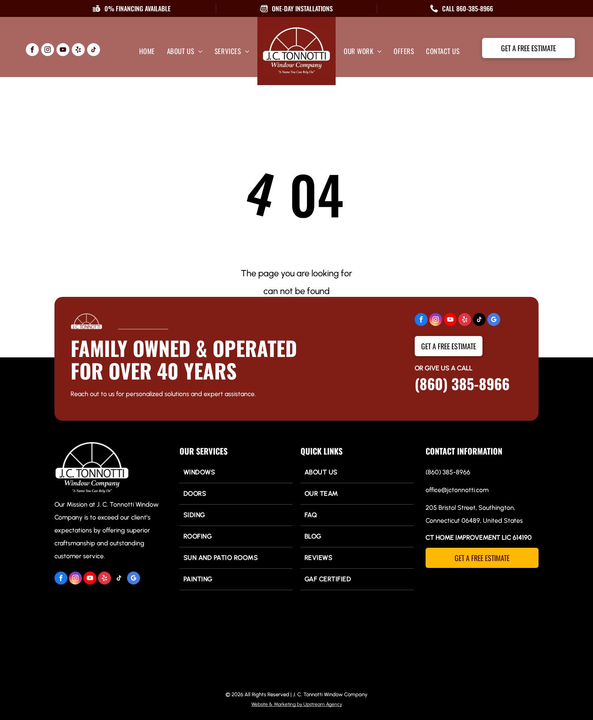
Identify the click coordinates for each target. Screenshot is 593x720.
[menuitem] (147, 51)
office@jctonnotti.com (457, 490)
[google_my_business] (493, 320)
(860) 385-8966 (462, 383)
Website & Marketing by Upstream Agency (296, 704)
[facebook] (32, 50)
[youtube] (62, 50)
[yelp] (78, 50)
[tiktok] (93, 50)
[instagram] (47, 50)
